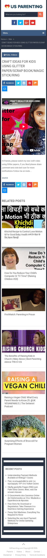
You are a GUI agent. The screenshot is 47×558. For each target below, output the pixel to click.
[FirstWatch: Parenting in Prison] (23, 299)
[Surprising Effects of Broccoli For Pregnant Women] (23, 426)
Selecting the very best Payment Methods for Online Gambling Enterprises (22, 520)
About (27, 552)
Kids (8, 55)
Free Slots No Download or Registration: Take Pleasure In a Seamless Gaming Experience (21, 506)
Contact (37, 552)
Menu (5, 33)
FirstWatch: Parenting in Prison (20, 314)
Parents (10, 552)
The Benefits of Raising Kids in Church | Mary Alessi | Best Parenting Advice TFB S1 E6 (23, 359)
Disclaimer (8, 555)
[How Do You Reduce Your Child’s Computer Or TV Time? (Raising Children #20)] (23, 258)
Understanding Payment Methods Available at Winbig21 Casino (22, 476)
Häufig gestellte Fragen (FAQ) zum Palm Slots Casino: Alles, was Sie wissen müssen (23, 489)
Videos (14, 55)
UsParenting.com (16, 548)
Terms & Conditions (37, 555)
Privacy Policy (20, 555)
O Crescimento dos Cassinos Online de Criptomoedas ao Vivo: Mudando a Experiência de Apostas (24, 498)
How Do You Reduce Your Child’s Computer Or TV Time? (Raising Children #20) (21, 276)
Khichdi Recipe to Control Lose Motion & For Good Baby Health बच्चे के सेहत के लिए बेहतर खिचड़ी (23, 234)
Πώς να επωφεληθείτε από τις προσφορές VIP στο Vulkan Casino (23, 482)
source (5, 178)
